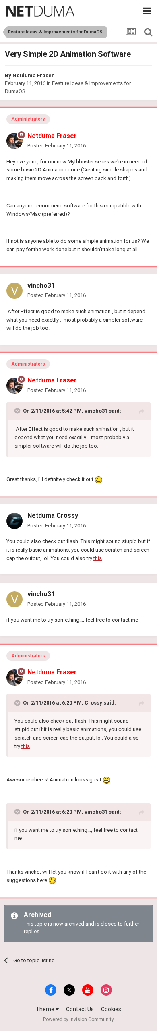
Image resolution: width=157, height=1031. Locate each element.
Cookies (111, 1009)
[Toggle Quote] (18, 410)
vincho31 (41, 285)
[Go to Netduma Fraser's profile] (14, 141)
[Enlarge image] (99, 479)
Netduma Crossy (52, 515)
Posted (56, 146)
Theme (46, 1009)
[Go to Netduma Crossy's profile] (14, 521)
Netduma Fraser (33, 75)
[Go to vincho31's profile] (14, 291)
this (97, 558)
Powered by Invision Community (78, 1019)
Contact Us (80, 1009)
